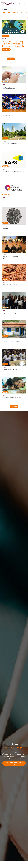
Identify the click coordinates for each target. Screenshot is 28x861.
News (22, 59)
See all (4, 59)
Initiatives (11, 59)
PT (19, 3)
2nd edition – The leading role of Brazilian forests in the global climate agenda (13, 43)
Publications (6, 62)
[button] (14, 406)
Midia (17, 59)
